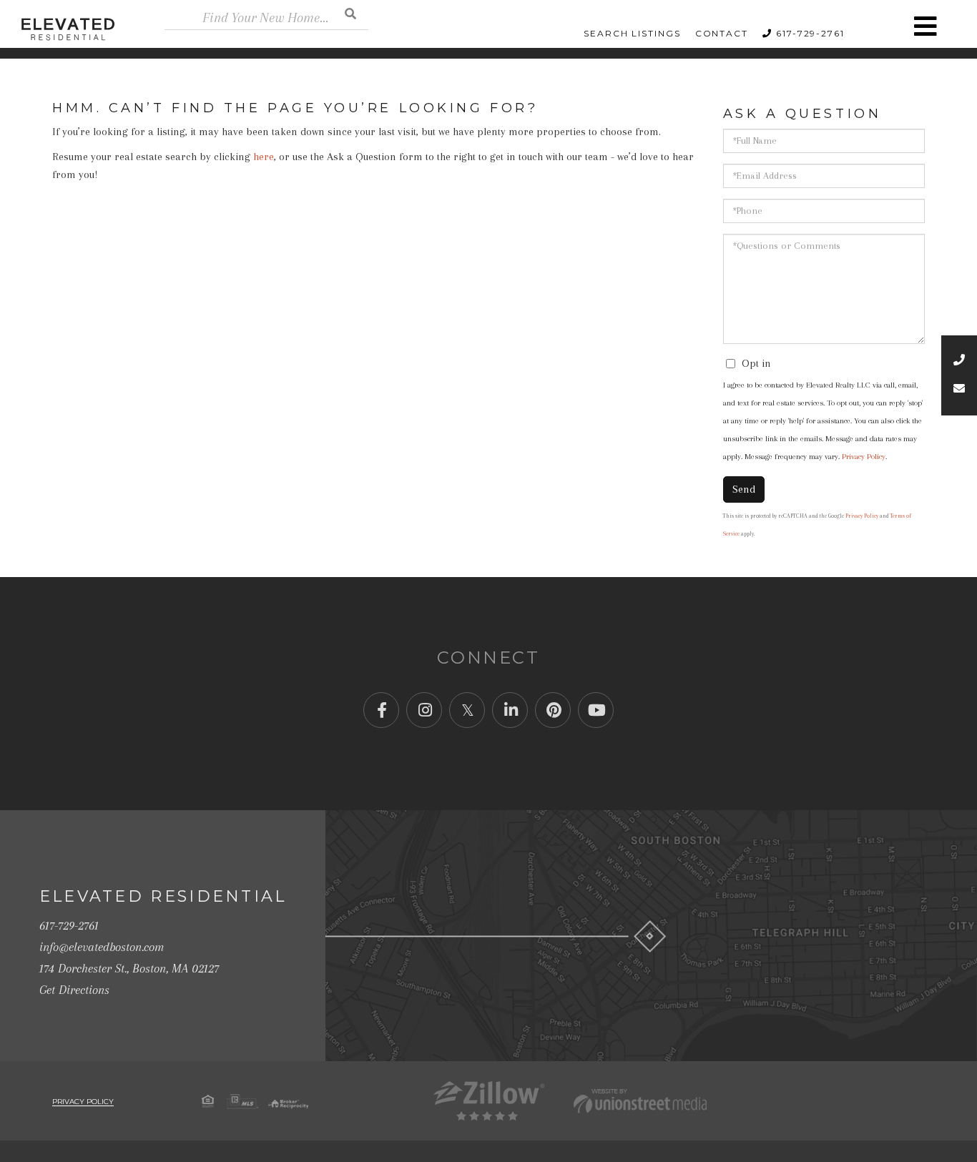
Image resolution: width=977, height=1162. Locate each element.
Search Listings (632, 33)
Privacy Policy (863, 456)
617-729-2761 (810, 33)
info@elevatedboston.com (101, 947)
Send (743, 489)
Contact (721, 33)
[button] (350, 13)
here (263, 156)
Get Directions (74, 990)
